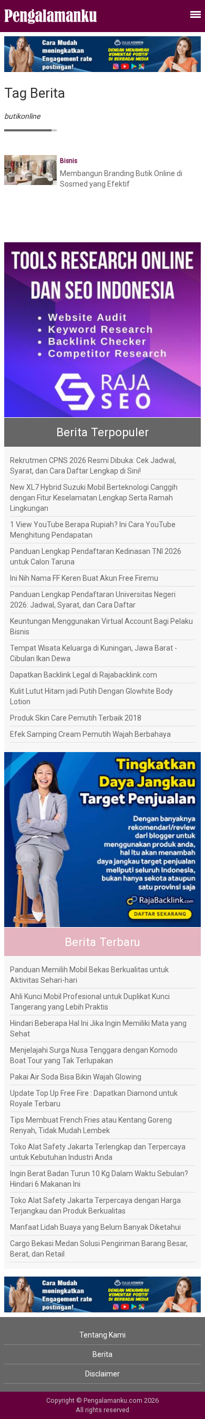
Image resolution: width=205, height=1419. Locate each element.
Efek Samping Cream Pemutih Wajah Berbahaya (90, 734)
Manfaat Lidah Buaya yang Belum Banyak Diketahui (95, 1227)
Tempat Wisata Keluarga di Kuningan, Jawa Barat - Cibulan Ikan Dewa (93, 653)
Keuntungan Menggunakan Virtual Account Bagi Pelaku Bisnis (101, 626)
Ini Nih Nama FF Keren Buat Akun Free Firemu (84, 578)
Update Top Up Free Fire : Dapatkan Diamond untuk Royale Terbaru (94, 1098)
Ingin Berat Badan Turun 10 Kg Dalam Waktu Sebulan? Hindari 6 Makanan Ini (99, 1178)
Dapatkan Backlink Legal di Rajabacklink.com (83, 675)
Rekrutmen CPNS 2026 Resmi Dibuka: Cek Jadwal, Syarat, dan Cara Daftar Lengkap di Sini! (93, 465)
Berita (102, 1354)
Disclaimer (102, 1374)
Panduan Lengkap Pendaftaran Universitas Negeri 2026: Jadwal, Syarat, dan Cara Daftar (93, 599)
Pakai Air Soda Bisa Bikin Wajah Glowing (75, 1077)
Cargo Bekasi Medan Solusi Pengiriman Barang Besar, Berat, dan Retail (99, 1248)
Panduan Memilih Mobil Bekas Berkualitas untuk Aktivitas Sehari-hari (89, 974)
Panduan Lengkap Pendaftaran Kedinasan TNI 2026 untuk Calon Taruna (95, 556)
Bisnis (68, 160)
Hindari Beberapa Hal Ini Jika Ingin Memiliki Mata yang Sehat (98, 1028)
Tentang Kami (102, 1335)
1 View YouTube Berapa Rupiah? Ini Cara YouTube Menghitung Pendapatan (93, 529)
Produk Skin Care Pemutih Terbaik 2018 (75, 718)
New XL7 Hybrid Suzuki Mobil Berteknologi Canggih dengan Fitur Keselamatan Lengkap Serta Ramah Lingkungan (94, 497)
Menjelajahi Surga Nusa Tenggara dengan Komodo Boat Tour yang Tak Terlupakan (94, 1055)
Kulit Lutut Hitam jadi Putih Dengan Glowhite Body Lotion (91, 696)
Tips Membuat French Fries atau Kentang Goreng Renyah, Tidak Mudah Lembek (91, 1125)
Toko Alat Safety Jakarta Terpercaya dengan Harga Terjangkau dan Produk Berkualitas (95, 1205)
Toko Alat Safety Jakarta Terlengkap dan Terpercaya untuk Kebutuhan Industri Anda (98, 1152)
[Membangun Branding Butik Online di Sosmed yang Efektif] (30, 169)
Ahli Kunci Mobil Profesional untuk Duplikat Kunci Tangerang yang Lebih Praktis (90, 1001)
